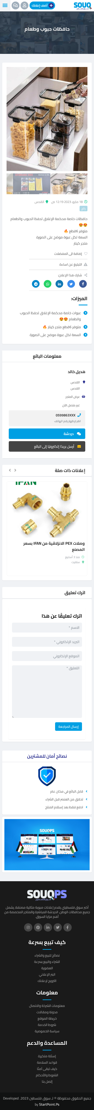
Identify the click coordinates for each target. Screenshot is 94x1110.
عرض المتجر (73, 397)
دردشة (69, 433)
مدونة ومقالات (47, 1012)
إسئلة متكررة (47, 1056)
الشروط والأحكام (47, 1075)
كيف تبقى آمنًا (47, 1069)
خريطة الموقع (47, 1018)
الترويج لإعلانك (47, 981)
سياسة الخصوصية (47, 1031)
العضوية (47, 968)
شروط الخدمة (47, 1025)
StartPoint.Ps (49, 1104)
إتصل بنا (47, 1081)
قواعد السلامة (47, 1062)
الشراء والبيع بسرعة (47, 961)
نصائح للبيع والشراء (47, 955)
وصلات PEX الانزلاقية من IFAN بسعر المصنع (54, 546)
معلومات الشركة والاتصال (47, 1006)
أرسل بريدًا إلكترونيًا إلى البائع (54, 446)
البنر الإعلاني (47, 974)
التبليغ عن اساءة (70, 264)
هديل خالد (76, 371)
